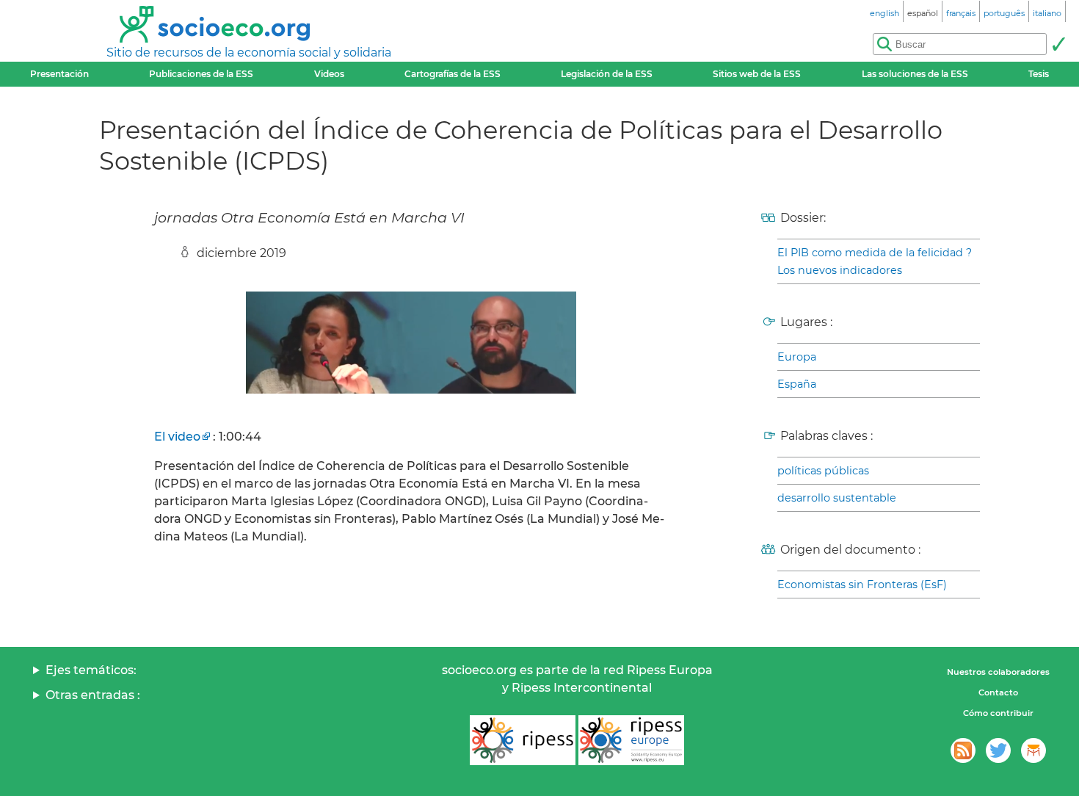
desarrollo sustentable (836, 497)
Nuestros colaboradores (998, 672)
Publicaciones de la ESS (201, 73)
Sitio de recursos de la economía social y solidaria (248, 52)
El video (177, 437)
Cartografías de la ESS (452, 73)
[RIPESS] (522, 740)
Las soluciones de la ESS (915, 73)
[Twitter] (998, 750)
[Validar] (1058, 44)
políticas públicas (823, 470)
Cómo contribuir (998, 713)
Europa (796, 356)
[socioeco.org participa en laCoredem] (1033, 750)
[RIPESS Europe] (631, 740)
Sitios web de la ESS (757, 73)
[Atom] (963, 750)
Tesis (1038, 73)
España (796, 384)
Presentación (59, 73)
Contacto (998, 692)
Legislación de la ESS (607, 73)
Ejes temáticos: (91, 670)
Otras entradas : (93, 695)
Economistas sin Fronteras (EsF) (862, 584)
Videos (329, 73)
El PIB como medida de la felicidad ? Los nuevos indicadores (874, 261)
